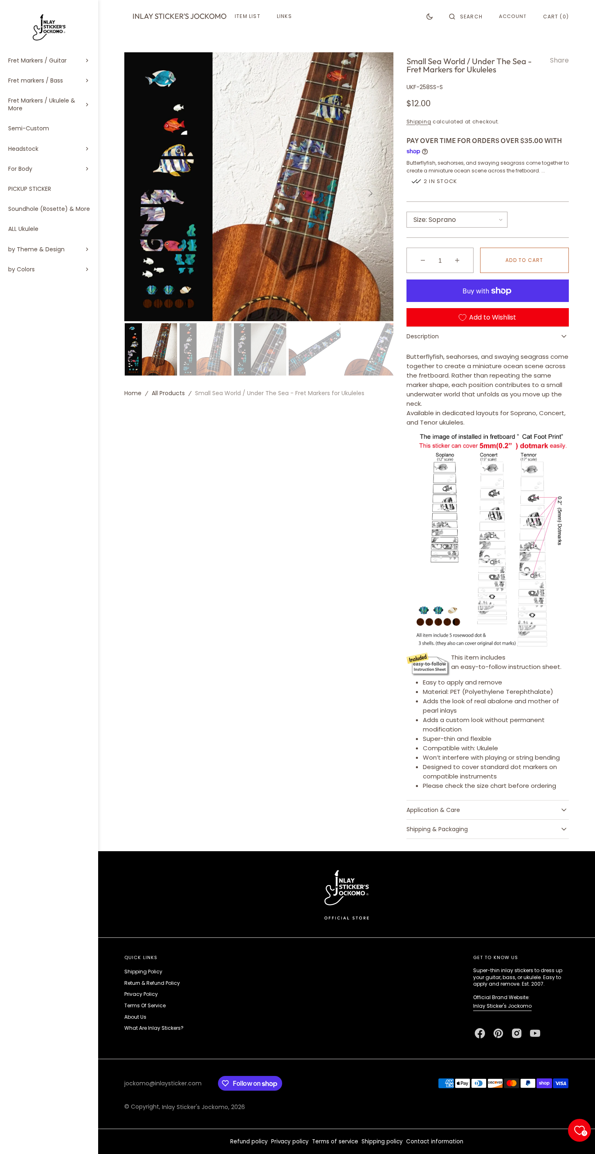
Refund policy (249, 1141)
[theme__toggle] (430, 16)
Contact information (434, 1141)
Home (132, 393)
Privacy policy (290, 1141)
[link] (346, 894)
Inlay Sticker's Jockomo (502, 1005)
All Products (168, 393)
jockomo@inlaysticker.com (163, 1083)
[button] (466, 16)
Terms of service (335, 1141)
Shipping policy (382, 1141)
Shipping (418, 121)
